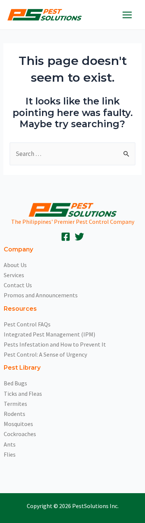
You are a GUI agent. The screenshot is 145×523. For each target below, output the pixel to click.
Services (14, 275)
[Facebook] (65, 236)
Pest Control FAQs (27, 324)
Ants (10, 444)
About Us (15, 265)
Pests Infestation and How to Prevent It (55, 344)
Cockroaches (20, 434)
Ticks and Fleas (23, 393)
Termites (15, 403)
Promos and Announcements (41, 295)
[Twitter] (79, 236)
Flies (10, 454)
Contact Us (18, 285)
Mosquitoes (18, 424)
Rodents (14, 413)
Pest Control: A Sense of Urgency (45, 354)
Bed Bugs (15, 383)
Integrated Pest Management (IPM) (49, 334)
